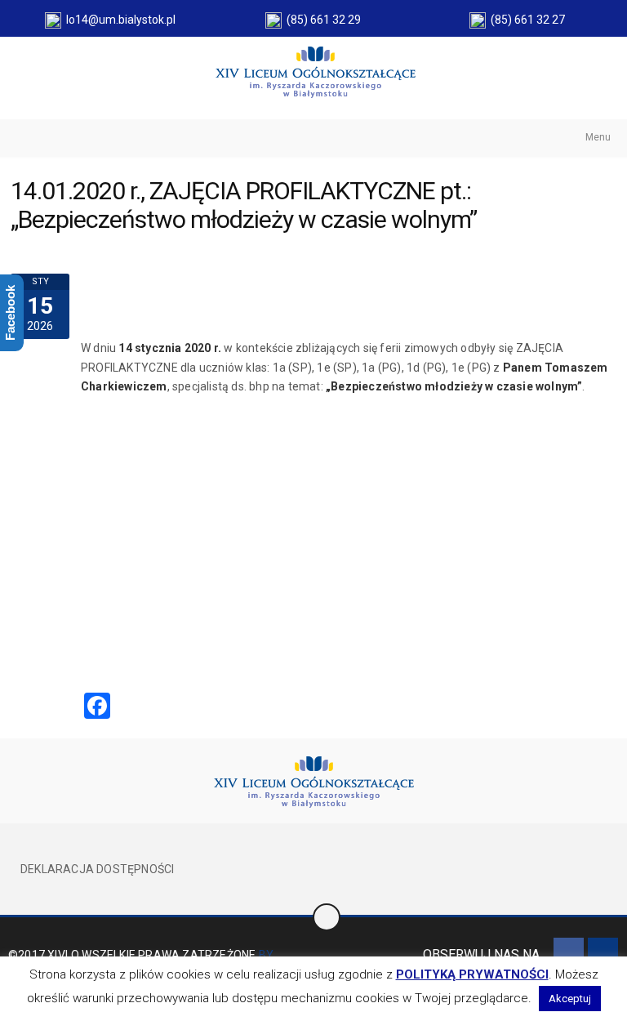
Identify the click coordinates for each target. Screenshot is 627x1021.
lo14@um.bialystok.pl (118, 19)
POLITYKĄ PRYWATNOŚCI (472, 974)
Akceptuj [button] (570, 998)
